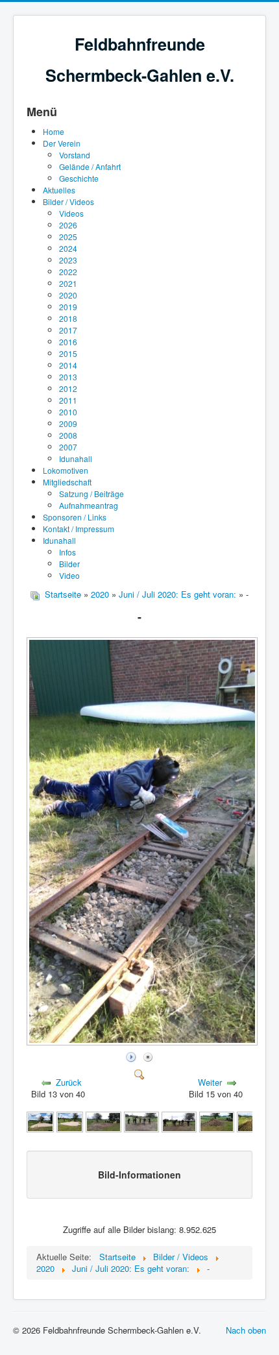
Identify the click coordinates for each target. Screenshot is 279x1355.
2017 (68, 330)
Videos (71, 213)
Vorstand (74, 154)
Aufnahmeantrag (88, 505)
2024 (68, 248)
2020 (68, 294)
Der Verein (61, 143)
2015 (68, 353)
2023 (68, 259)
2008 (68, 435)
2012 (68, 388)
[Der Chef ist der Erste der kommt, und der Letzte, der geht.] (103, 1120)
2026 (68, 224)
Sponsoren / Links (74, 516)
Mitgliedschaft (67, 481)
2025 (68, 236)
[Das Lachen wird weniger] (179, 1120)
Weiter (210, 1082)
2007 (68, 446)
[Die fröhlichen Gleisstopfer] (141, 1120)
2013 (68, 376)
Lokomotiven (65, 470)
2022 (68, 271)
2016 (68, 341)
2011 (68, 400)
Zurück (69, 1082)
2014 (68, 365)
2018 (68, 318)
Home (53, 131)
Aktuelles (59, 189)
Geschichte (79, 178)
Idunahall (75, 458)
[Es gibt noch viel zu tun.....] (216, 1120)
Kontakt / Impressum (78, 528)
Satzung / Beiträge (91, 493)
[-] (143, 1042)
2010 (68, 411)
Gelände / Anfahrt (90, 166)
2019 (68, 306)
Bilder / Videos (68, 201)
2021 (68, 283)
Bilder (69, 563)
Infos (67, 551)
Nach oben (246, 1330)
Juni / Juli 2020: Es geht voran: (177, 594)
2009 (68, 423)
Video (69, 575)
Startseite (63, 594)
